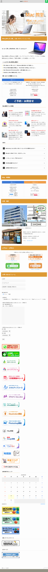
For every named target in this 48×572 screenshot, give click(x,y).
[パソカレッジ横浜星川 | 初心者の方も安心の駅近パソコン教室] (24, 1)
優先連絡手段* (5, 292)
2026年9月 (43, 504)
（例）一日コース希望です (7, 306)
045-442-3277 (30, 240)
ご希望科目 (4, 297)
